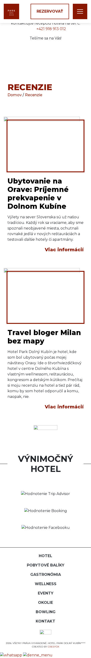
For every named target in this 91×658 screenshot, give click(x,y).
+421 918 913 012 (51, 29)
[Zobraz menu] (80, 11)
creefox (53, 646)
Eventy (45, 593)
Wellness (45, 584)
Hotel (45, 556)
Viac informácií (64, 249)
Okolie (45, 602)
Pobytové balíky (45, 565)
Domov (15, 95)
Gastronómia (45, 574)
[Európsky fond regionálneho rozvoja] (45, 633)
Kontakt (45, 621)
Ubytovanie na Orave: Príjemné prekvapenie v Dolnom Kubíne (38, 194)
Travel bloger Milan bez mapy (44, 336)
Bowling (46, 612)
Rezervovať (50, 11)
